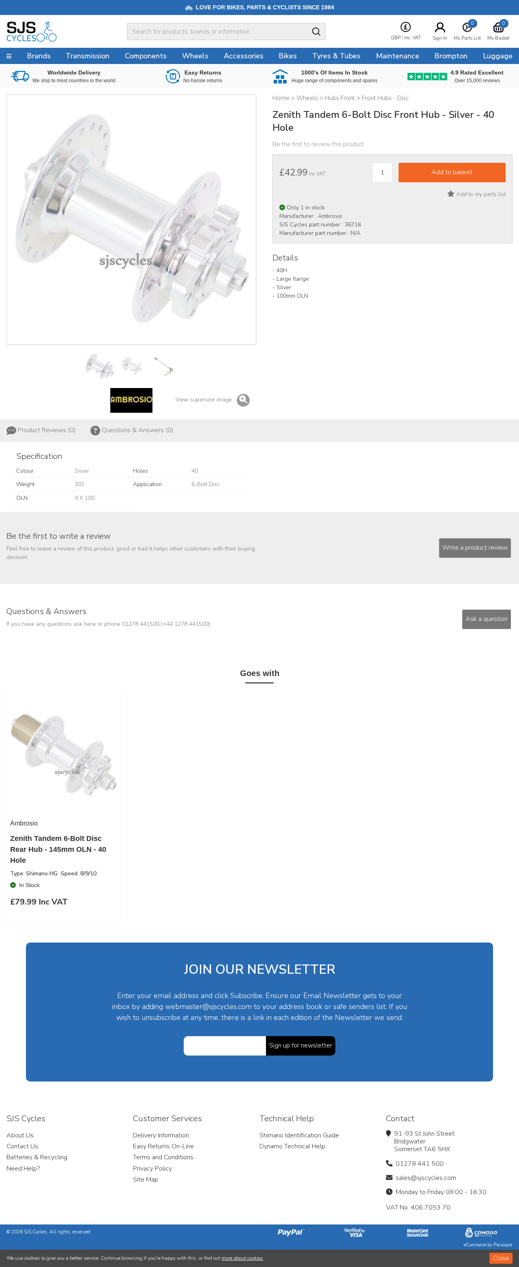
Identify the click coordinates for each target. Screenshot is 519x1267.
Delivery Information (161, 1135)
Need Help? (23, 1168)
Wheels (195, 56)
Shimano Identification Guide (299, 1135)
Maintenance (397, 56)
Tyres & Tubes (336, 56)
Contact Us (22, 1146)
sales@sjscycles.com (426, 1177)
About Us (20, 1135)
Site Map (145, 1179)
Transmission (87, 56)
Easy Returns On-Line (163, 1146)
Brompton (451, 56)
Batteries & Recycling (36, 1157)
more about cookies (242, 1258)
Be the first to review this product (318, 144)
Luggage (498, 56)
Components (146, 56)
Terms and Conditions (163, 1157)
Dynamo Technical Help (292, 1146)
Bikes (288, 56)
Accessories (244, 56)
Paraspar (503, 1245)
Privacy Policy (152, 1168)
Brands (39, 56)
